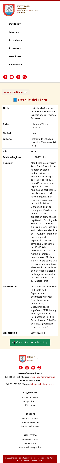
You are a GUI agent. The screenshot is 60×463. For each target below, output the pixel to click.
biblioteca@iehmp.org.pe (42, 384)
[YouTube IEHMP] (11, 76)
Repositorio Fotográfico (30, 447)
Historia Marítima (30, 418)
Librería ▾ (14, 32)
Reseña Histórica (30, 397)
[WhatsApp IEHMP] (24, 76)
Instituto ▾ (15, 23)
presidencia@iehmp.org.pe (42, 377)
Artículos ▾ (15, 48)
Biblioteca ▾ (15, 64)
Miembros (30, 405)
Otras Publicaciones (30, 422)
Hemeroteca (30, 443)
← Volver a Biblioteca (15, 92)
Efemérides (15, 56)
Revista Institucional (30, 426)
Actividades (15, 40)
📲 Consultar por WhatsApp (30, 342)
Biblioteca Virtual (30, 439)
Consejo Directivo (30, 401)
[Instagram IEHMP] (18, 76)
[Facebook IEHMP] (5, 76)
